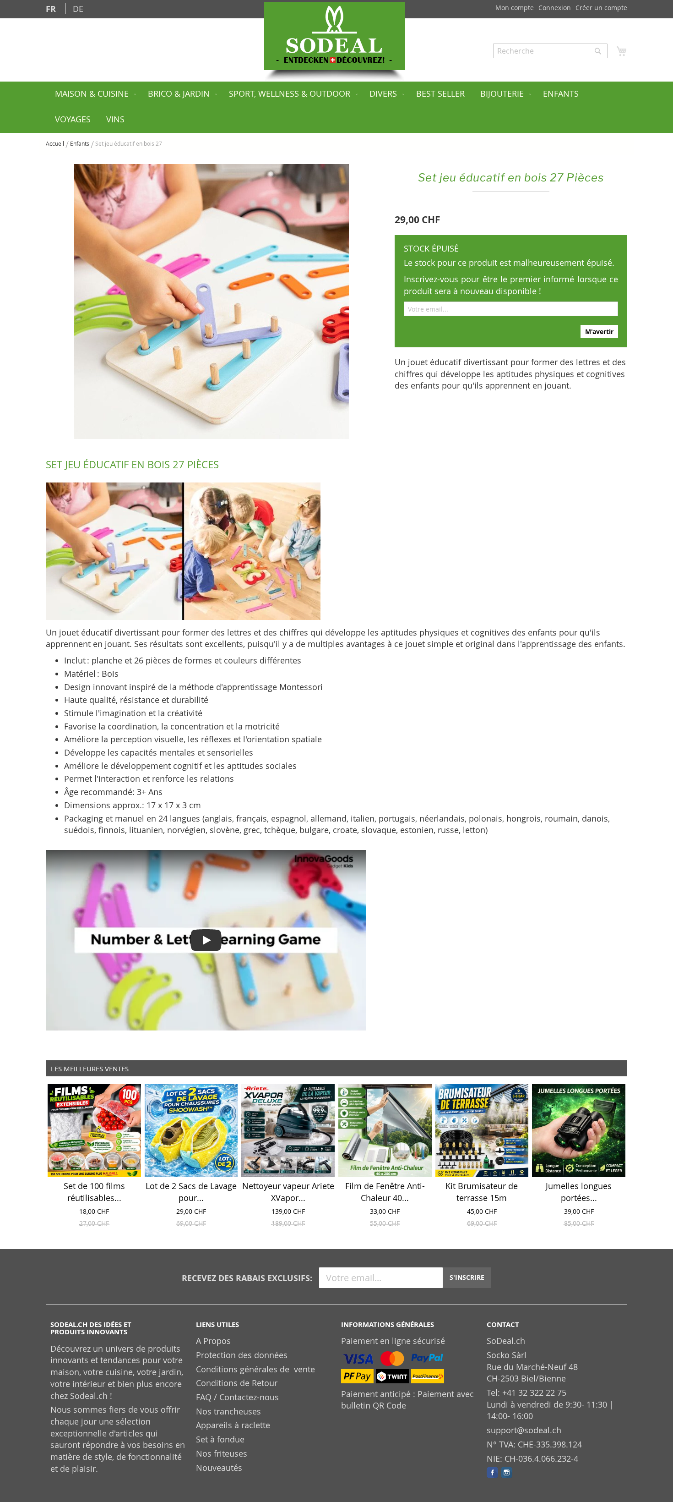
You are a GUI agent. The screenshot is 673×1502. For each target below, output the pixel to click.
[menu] (336, 107)
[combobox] (550, 51)
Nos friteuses (221, 1453)
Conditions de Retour (236, 1382)
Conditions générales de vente (255, 1369)
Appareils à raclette (233, 1425)
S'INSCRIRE (467, 1277)
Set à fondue (220, 1439)
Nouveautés (219, 1467)
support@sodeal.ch (524, 1430)
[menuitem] (93, 94)
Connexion (554, 7)
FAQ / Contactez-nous (237, 1397)
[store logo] (334, 36)
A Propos (213, 1340)
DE (78, 8)
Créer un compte (601, 7)
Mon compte (514, 7)
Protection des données (242, 1354)
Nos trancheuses (228, 1411)
